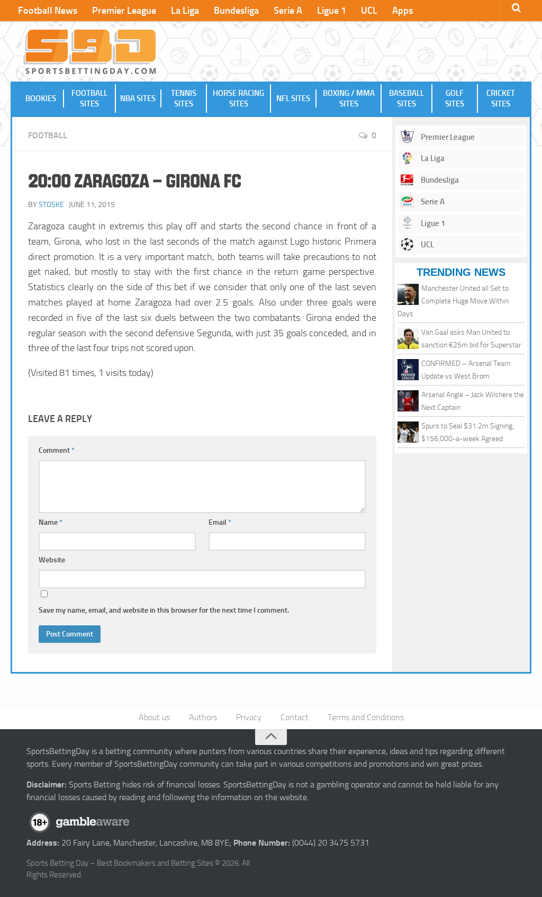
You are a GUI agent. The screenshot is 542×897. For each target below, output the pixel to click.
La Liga (185, 10)
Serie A (288, 10)
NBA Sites (138, 98)
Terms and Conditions (366, 717)
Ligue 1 (331, 10)
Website (52, 559)
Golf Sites (454, 98)
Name (50, 522)
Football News (47, 10)
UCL (369, 10)
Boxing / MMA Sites (349, 98)
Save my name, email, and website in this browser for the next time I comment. (164, 610)
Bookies (40, 98)
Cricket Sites (500, 98)
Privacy (248, 717)
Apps (402, 10)
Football (47, 135)
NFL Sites (293, 98)
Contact (295, 717)
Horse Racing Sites (238, 98)
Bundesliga (236, 10)
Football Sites (89, 98)
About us (154, 717)
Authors (203, 717)
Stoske (51, 204)
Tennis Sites (183, 98)
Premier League (124, 10)
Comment (57, 450)
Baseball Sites (406, 98)
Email (220, 522)
